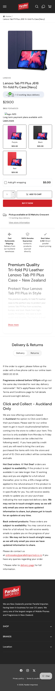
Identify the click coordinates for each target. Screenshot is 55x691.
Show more (13, 324)
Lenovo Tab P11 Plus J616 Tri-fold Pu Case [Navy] (24, 19)
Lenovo (7, 78)
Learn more (8, 120)
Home (8, 16)
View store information (19, 222)
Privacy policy (18, 678)
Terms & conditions (34, 678)
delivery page (27, 565)
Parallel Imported (30, 685)
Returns (35, 353)
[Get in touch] (43, 6)
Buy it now (27, 203)
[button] (4, 6)
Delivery (20, 353)
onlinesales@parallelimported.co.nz (24, 555)
